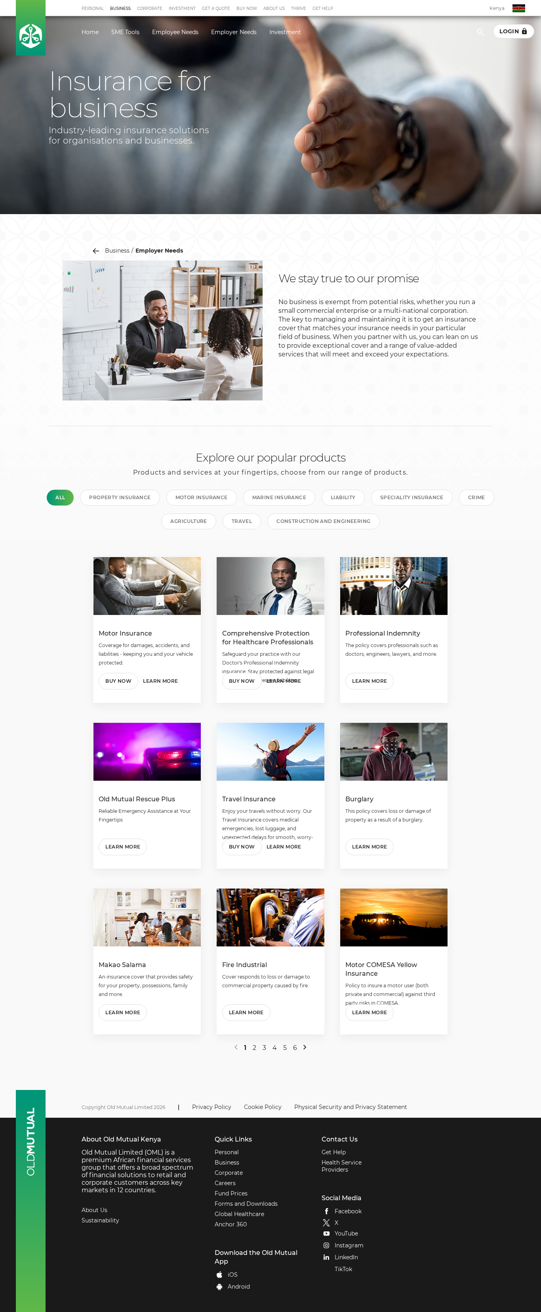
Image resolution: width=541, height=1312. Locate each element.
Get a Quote (216, 8)
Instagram (349, 1245)
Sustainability (100, 1220)
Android (239, 1286)
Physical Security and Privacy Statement (350, 1107)
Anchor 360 (231, 1224)
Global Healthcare (239, 1214)
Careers (225, 1183)
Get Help (322, 8)
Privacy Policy (211, 1107)
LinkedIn (346, 1257)
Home (90, 32)
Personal (93, 8)
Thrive (298, 8)
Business (120, 8)
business (117, 250)
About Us (274, 8)
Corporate (149, 8)
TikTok (343, 1269)
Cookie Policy (263, 1107)
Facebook (348, 1210)
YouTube (346, 1233)
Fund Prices (231, 1193)
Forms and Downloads (246, 1203)
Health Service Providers (342, 1166)
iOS (233, 1274)
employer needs (159, 250)
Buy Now (246, 8)
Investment (182, 8)
